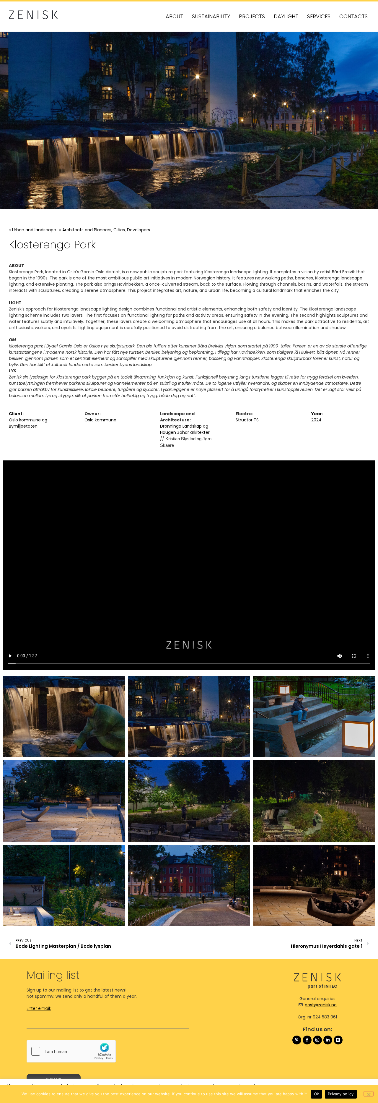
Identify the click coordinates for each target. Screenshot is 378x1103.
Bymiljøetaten (23, 426)
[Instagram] (317, 1040)
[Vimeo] (338, 1040)
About (174, 16)
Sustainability (211, 16)
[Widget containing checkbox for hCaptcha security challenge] (71, 1051)
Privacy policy (341, 1093)
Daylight (286, 16)
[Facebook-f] (307, 1040)
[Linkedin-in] (327, 1040)
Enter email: (39, 1008)
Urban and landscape (34, 230)
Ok (316, 1093)
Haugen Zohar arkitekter (185, 432)
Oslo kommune (25, 420)
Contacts (353, 16)
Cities (119, 230)
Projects (252, 16)
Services (318, 16)
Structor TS (247, 420)
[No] (369, 1093)
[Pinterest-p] (296, 1040)
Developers (138, 230)
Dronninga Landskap (181, 426)
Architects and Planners (86, 230)
